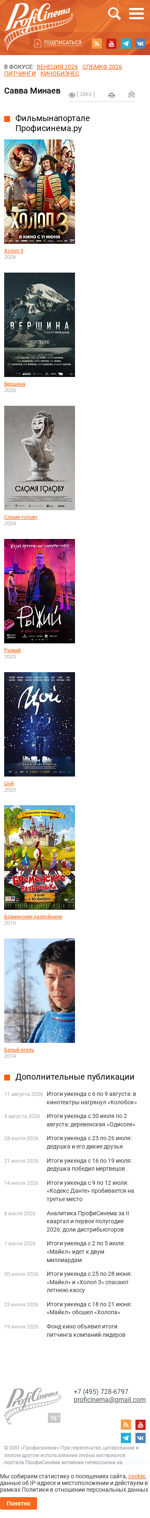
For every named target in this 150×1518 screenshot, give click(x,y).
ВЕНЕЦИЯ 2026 (57, 66)
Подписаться (63, 43)
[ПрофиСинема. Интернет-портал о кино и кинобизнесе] (38, 17)
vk (140, 43)
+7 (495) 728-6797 (101, 1392)
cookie (136, 1476)
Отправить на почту (131, 94)
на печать (111, 95)
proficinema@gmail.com (110, 1400)
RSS (96, 43)
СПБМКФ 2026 (102, 66)
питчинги (20, 73)
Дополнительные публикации (75, 1077)
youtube (111, 43)
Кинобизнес (59, 73)
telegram (125, 43)
